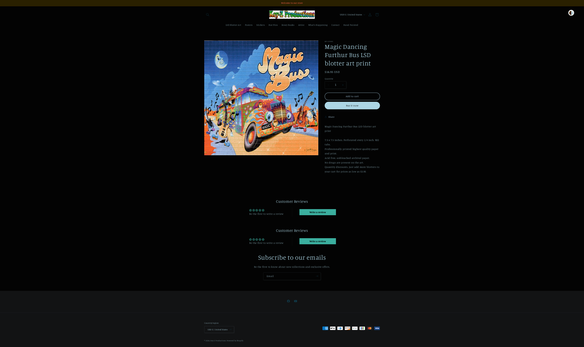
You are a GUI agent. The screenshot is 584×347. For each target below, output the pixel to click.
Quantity (329, 78)
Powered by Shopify (235, 340)
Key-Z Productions (218, 340)
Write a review (317, 212)
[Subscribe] (317, 276)
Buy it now (352, 105)
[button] (207, 14)
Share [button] (331, 117)
